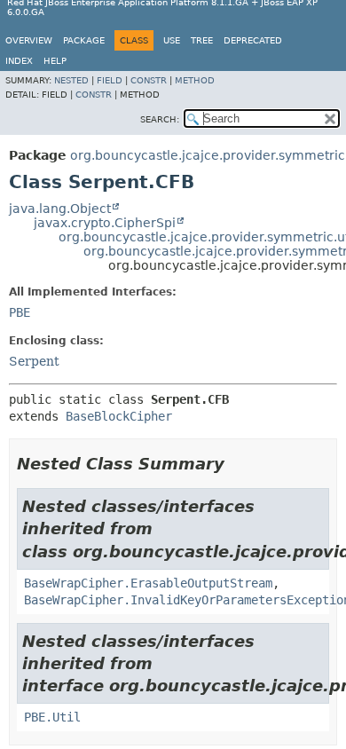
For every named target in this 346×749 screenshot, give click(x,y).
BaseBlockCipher (119, 416)
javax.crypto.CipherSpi (105, 223)
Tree (202, 40)
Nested (71, 80)
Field (109, 80)
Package (84, 40)
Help (55, 61)
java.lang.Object (60, 208)
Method (195, 80)
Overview (28, 40)
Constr (148, 80)
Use (171, 40)
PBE (19, 312)
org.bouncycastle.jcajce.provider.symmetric (207, 155)
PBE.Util (52, 717)
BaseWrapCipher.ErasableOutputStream (148, 583)
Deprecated (253, 40)
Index (19, 61)
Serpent (34, 361)
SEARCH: (159, 119)
